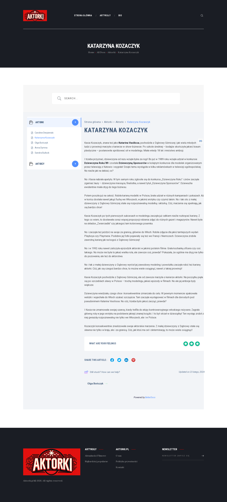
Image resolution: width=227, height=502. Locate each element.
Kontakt (120, 467)
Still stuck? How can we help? (105, 372)
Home (91, 52)
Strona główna (92, 122)
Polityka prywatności (126, 461)
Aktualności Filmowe (95, 455)
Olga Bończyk (95, 383)
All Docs (101, 52)
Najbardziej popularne (96, 461)
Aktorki (112, 52)
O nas (119, 455)
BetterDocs (150, 397)
